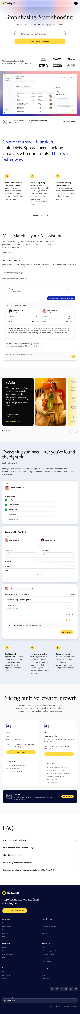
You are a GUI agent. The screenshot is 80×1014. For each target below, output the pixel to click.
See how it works (38, 215)
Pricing (4, 930)
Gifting (44, 930)
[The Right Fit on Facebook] (66, 989)
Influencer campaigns (49, 926)
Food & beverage (7, 954)
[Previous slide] (71, 431)
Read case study (11, 421)
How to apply (46, 958)
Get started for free (40, 41)
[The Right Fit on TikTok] (71, 989)
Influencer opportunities (50, 951)
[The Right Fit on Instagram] (52, 989)
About (43, 972)
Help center (6, 975)
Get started (21, 752)
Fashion (4, 951)
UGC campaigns (47, 923)
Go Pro (59, 754)
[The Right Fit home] (40, 893)
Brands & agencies (8, 923)
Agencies (45, 933)
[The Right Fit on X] (62, 989)
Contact (4, 979)
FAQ (3, 937)
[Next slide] (76, 431)
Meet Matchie (8, 252)
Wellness (5, 958)
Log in (44, 975)
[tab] (40, 260)
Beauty (4, 947)
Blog (3, 972)
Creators (44, 947)
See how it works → (70, 121)
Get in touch (67, 796)
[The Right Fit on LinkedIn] (57, 989)
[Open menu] (76, 3)
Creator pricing (47, 961)
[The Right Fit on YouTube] (76, 989)
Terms (50, 1007)
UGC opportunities (48, 954)
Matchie (5, 933)
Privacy (58, 1007)
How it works (6, 926)
